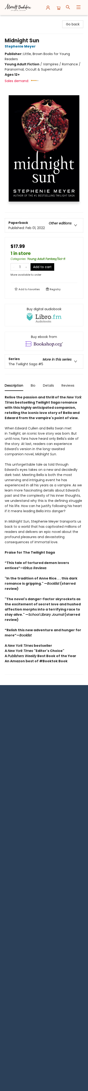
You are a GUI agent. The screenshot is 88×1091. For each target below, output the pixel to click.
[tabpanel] (44, 535)
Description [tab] (14, 385)
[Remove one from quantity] (14, 267)
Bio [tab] (33, 385)
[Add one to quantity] (26, 267)
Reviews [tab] (67, 385)
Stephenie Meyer (20, 46)
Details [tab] (48, 385)
